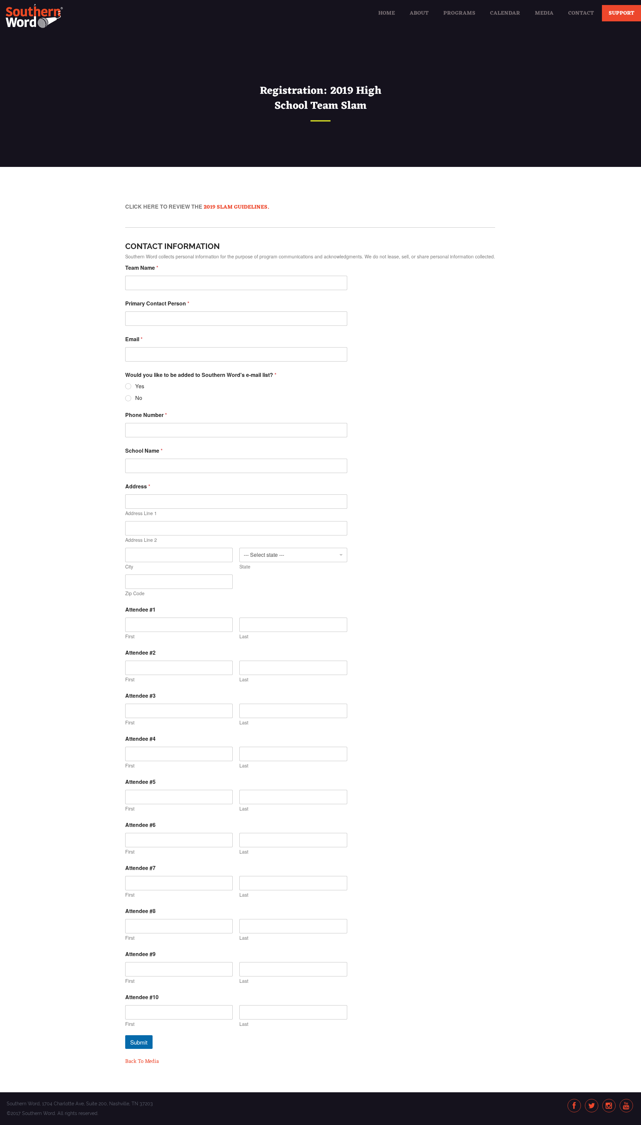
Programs (459, 13)
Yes (139, 386)
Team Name (141, 267)
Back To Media (142, 1061)
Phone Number (146, 415)
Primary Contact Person (157, 303)
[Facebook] (574, 1106)
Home (386, 13)
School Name (144, 450)
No (138, 398)
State (244, 567)
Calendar (505, 13)
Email (134, 339)
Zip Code (135, 593)
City (129, 567)
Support (621, 13)
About (419, 13)
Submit (139, 1042)
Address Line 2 (141, 540)
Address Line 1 (141, 513)
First (130, 636)
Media (544, 13)
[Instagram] (609, 1106)
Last (243, 636)
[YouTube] (626, 1106)
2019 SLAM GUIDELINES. (236, 207)
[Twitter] (591, 1106)
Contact (581, 13)
